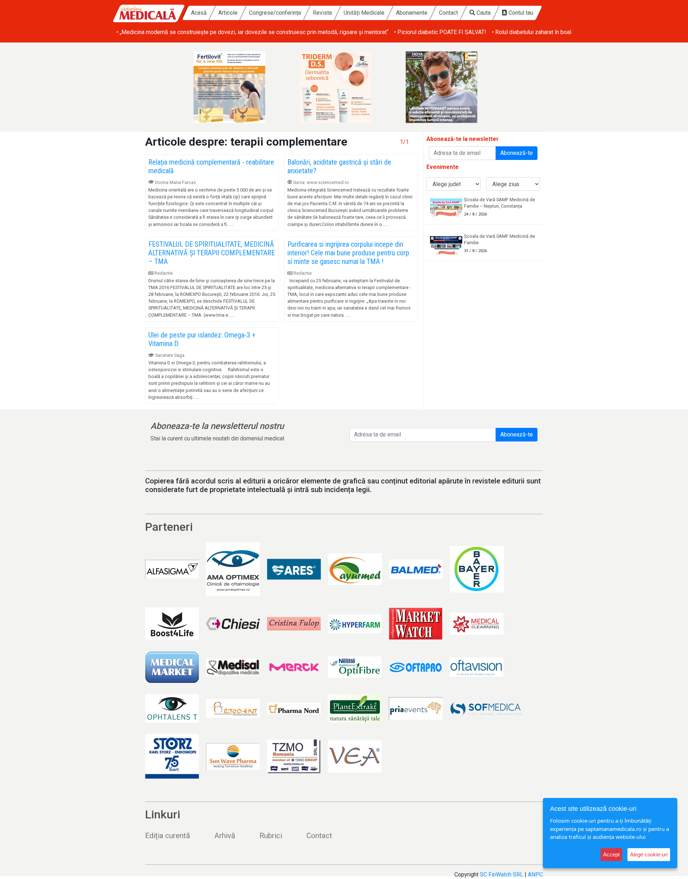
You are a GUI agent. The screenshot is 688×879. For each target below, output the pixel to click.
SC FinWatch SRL (501, 874)
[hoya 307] (450, 87)
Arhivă (224, 835)
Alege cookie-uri (649, 854)
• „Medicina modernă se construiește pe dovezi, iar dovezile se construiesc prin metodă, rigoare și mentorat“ (252, 32)
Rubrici (270, 835)
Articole (228, 12)
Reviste (322, 12)
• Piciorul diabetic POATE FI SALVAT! (440, 32)
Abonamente (411, 12)
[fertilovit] (238, 87)
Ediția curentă (167, 835)
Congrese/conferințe (275, 12)
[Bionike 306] (344, 87)
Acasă (199, 12)
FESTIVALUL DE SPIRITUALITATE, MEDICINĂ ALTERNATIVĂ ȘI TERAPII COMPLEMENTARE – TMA (211, 253)
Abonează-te (516, 153)
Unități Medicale (364, 12)
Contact (448, 12)
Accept (611, 854)
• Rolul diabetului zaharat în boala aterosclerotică (552, 32)
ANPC (535, 874)
